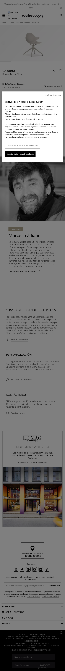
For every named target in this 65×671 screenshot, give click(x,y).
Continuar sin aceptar (53, 95)
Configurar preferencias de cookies (22, 145)
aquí (45, 137)
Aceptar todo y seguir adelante (20, 154)
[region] (32, 126)
